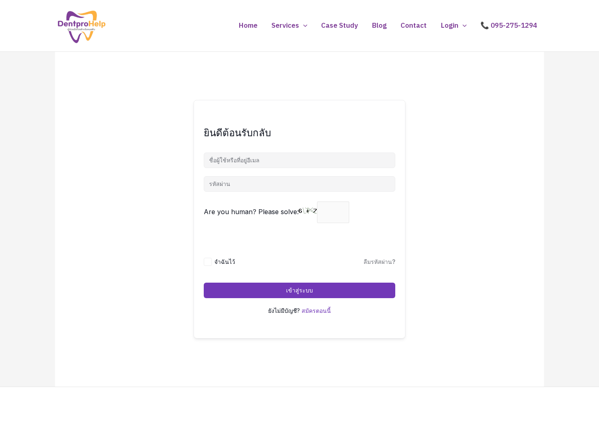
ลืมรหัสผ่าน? (379, 261)
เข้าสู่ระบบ (299, 290)
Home (248, 25)
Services (285, 25)
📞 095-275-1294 (508, 25)
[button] (303, 25)
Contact (414, 25)
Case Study (339, 25)
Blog (379, 25)
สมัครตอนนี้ (316, 310)
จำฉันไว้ (224, 261)
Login (449, 25)
